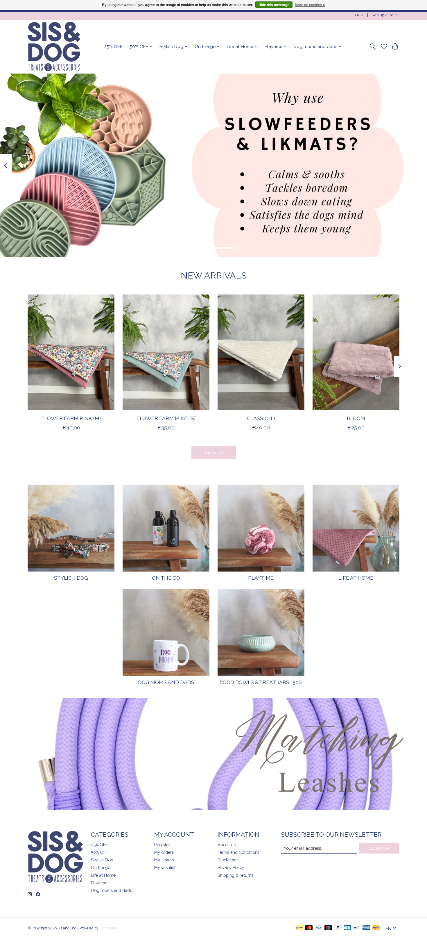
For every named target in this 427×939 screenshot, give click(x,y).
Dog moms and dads (166, 682)
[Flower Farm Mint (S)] (166, 352)
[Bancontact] (356, 928)
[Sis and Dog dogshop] (54, 46)
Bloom (356, 418)
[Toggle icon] (373, 46)
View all (213, 452)
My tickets (164, 859)
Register (162, 844)
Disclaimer (228, 859)
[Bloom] (356, 352)
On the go (166, 578)
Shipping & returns (235, 875)
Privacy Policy (231, 867)
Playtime (261, 578)
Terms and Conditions (238, 852)
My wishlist (164, 867)
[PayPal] (338, 928)
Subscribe (379, 848)
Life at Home (355, 578)
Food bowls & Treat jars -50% (261, 682)
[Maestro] (328, 928)
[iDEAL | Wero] (299, 928)
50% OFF (99, 852)
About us (227, 844)
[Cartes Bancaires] (347, 928)
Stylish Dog (71, 578)
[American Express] (366, 928)
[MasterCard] (309, 928)
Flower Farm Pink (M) (71, 418)
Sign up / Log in (385, 15)
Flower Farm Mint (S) (166, 418)
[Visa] (318, 928)
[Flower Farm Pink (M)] (71, 352)
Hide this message (274, 5)
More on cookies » (310, 5)
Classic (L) (261, 418)
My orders (164, 852)
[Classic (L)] (261, 352)
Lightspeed (108, 928)
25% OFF (113, 46)
